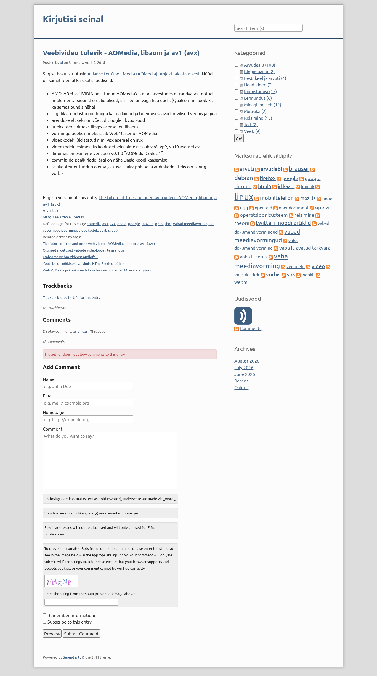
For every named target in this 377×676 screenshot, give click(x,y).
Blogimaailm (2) (259, 71)
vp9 (114, 230)
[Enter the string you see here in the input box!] (61, 581)
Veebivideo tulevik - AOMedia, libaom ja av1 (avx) (121, 52)
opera (322, 207)
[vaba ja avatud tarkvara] (276, 247)
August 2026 (246, 360)
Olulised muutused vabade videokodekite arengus (83, 250)
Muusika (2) (255, 111)
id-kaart (286, 186)
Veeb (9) (252, 131)
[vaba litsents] (236, 256)
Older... (241, 387)
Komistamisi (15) (260, 91)
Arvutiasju (51, 210)
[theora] (317, 215)
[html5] (255, 186)
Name (49, 379)
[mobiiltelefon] (256, 198)
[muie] (319, 198)
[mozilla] (297, 198)
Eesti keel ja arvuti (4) (265, 78)
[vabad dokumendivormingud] (314, 223)
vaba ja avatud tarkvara (304, 247)
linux (243, 196)
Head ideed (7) (258, 84)
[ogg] (236, 207)
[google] (279, 178)
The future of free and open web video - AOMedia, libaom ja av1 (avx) (99, 243)
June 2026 (244, 374)
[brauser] (285, 169)
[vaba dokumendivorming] (285, 240)
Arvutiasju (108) (259, 64)
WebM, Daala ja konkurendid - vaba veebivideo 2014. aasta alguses (97, 270)
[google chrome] (301, 178)
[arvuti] (236, 169)
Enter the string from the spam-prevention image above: (89, 593)
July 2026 (243, 367)
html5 (264, 186)
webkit (308, 274)
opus (159, 223)
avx (113, 223)
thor (168, 223)
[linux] (317, 186)
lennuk (307, 186)
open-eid (263, 207)
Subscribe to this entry (69, 621)
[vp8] (284, 274)
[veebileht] (283, 266)
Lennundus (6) (258, 98)
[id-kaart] (274, 186)
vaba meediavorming (60, 230)
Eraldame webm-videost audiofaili (70, 256)
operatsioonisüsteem (264, 215)
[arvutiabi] (257, 169)
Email (48, 395)
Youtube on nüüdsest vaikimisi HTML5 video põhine (84, 263)
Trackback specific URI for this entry (71, 297)
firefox (268, 178)
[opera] (312, 207)
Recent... (242, 380)
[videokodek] (328, 266)
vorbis (105, 230)
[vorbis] (263, 274)
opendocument (294, 207)
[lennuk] (298, 186)
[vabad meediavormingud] (281, 231)
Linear (82, 331)
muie (327, 198)
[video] (308, 266)
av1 (105, 223)
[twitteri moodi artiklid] (252, 223)
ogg (244, 207)
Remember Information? (71, 615)
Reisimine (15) (258, 117)
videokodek (88, 230)
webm (241, 282)
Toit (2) (251, 124)
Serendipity (72, 657)
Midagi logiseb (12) (262, 104)
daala (121, 223)
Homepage (53, 412)
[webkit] (298, 274)
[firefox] (256, 178)
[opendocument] (275, 207)
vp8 (291, 274)
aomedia (94, 223)
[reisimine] (291, 215)
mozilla (147, 223)
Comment (52, 428)
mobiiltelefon (277, 197)
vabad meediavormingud (193, 223)
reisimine (304, 215)
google (134, 223)
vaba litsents (253, 256)
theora (241, 223)
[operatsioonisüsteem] (236, 215)
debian (243, 177)
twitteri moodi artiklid (283, 222)
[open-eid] (251, 207)
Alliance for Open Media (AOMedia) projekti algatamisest (143, 73)
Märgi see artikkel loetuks (64, 217)
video (318, 266)
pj (61, 62)
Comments (250, 328)
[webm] (318, 274)
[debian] (312, 169)
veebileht (295, 266)
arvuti (247, 168)
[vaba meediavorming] (271, 256)
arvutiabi (271, 168)
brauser (299, 168)
